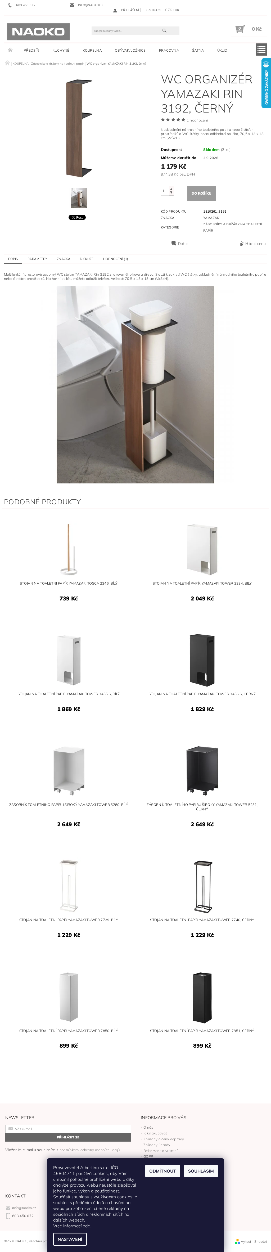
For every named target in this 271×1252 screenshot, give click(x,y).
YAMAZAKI (211, 218)
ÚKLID (222, 50)
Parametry (37, 259)
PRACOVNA (169, 50)
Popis (13, 259)
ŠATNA (198, 50)
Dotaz (183, 243)
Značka (63, 259)
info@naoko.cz (24, 1208)
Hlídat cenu (255, 243)
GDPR (148, 1156)
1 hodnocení (197, 120)
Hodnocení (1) (115, 259)
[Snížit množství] (171, 193)
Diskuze (86, 259)
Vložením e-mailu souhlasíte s (62, 1149)
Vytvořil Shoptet (254, 1241)
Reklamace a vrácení (160, 1150)
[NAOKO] (38, 32)
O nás (148, 1127)
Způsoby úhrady (156, 1145)
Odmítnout (162, 1171)
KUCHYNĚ (60, 50)
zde (86, 1225)
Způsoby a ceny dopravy (163, 1139)
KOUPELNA (92, 50)
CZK (168, 10)
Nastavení (70, 1239)
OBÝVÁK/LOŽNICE (130, 50)
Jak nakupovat (155, 1133)
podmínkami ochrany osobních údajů (90, 1150)
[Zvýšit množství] (171, 188)
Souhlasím (201, 1171)
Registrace (151, 10)
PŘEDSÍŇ (31, 50)
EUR (176, 10)
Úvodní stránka (10, 50)
